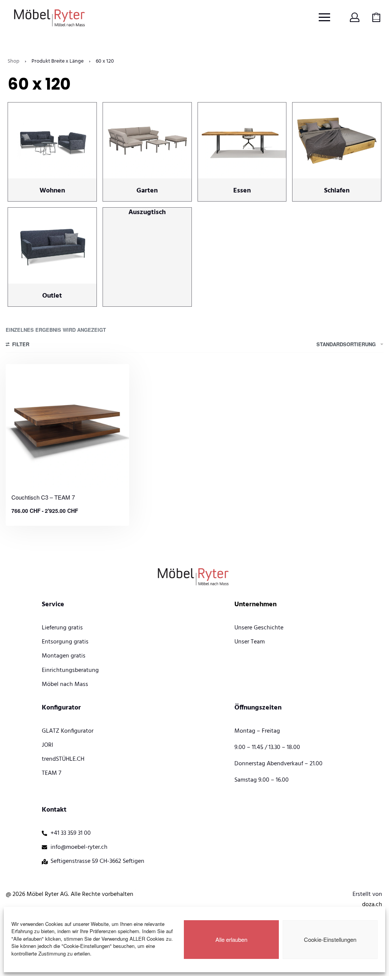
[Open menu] (324, 17)
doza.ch (372, 905)
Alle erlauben (231, 939)
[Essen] (242, 143)
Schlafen (336, 190)
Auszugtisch (147, 212)
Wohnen (52, 190)
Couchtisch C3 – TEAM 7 (43, 497)
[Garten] (147, 143)
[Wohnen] (52, 143)
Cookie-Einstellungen (330, 939)
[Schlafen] (337, 143)
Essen (242, 190)
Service (53, 604)
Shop (13, 61)
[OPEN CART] (376, 17)
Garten (147, 190)
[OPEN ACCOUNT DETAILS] (354, 17)
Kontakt (54, 809)
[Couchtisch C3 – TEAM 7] (67, 425)
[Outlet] (52, 248)
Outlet (52, 295)
